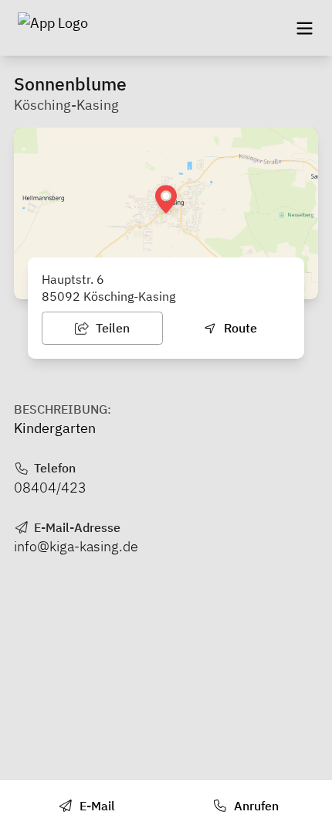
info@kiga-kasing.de (76, 546)
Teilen (111, 328)
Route (239, 328)
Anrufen (255, 805)
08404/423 (50, 487)
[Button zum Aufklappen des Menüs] (304, 28)
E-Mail (95, 805)
